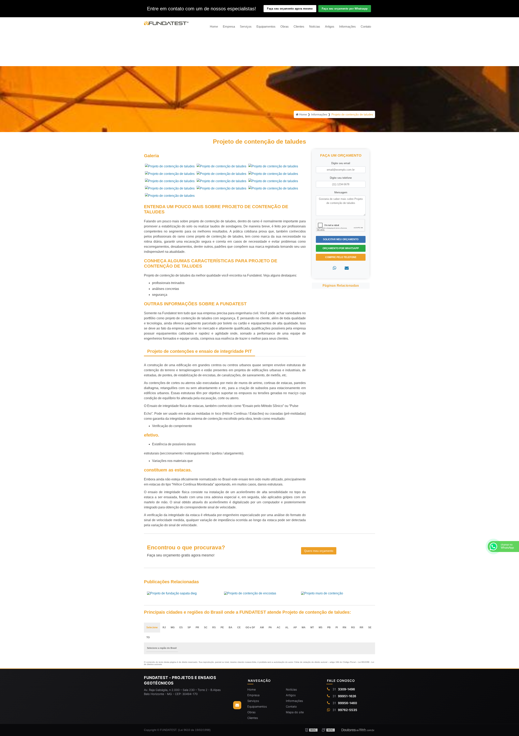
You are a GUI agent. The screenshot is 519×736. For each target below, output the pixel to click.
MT (312, 627)
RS (214, 627)
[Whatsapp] (334, 268)
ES (181, 627)
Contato (366, 26)
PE (222, 627)
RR (361, 627)
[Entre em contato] (347, 268)
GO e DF (250, 627)
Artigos (329, 26)
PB (329, 627)
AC (278, 627)
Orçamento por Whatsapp (341, 248)
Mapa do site (295, 712)
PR (197, 627)
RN (344, 627)
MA (304, 627)
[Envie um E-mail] (237, 705)
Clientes (299, 26)
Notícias (314, 26)
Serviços (246, 26)
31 (343, 689)
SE (369, 627)
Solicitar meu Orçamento (340, 239)
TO (148, 637)
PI (337, 627)
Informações (347, 26)
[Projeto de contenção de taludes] (170, 166)
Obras (284, 26)
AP (295, 627)
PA (270, 627)
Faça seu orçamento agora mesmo (290, 8)
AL (286, 627)
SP (189, 627)
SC (205, 627)
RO (353, 627)
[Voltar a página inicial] (166, 23)
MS (320, 627)
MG (173, 627)
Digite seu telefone (341, 177)
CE (239, 627)
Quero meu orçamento (318, 550)
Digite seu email (340, 163)
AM (262, 627)
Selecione (152, 627)
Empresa (229, 26)
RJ (164, 627)
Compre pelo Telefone (340, 257)
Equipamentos (266, 26)
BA (230, 627)
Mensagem (340, 192)
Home (214, 26)
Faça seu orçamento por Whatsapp (345, 8)
